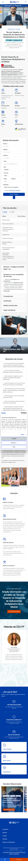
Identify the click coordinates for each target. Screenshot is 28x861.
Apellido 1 (5, 149)
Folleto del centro (15, 611)
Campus (5, 835)
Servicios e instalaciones (9, 842)
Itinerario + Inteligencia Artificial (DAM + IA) (13, 268)
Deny (14, 446)
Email (4, 161)
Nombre (5, 143)
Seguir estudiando (9, 310)
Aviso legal (5, 852)
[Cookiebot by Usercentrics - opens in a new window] (21, 413)
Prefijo (5, 178)
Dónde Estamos (7, 772)
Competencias (8, 296)
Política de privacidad (14, 852)
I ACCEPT (14, 438)
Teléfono (13, 178)
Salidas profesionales (10, 305)
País (4, 167)
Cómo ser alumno (7, 749)
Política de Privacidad (15, 190)
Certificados (7, 301)
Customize (13, 442)
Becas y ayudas (6, 760)
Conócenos (5, 829)
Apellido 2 (5, 155)
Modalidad (5, 184)
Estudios (5, 832)
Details (22, 434)
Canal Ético (16, 854)
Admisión (5, 839)
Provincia (5, 173)
